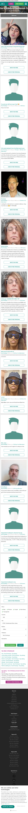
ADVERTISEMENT (14, 726)
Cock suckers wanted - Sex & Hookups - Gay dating (13, 655)
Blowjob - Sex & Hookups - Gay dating (10, 662)
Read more (7, 803)
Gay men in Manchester (14, 737)
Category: (4, 632)
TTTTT (3, 397)
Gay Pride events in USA (14, 766)
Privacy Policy (14, 701)
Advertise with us (14, 708)
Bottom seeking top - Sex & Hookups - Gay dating (13, 665)
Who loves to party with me (7, 351)
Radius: (3, 626)
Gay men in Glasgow (14, 745)
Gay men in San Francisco (14, 755)
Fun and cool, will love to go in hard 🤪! (10, 104)
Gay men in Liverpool (14, 739)
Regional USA (14, 751)
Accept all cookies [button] (8, 806)
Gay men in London (14, 736)
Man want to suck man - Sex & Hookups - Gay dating (14, 664)
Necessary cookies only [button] (21, 806)
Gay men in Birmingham (14, 741)
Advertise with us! (14, 728)
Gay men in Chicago (14, 760)
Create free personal (14, 72)
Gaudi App (14, 723)
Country (3, 614)
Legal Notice (14, 699)
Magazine (14, 694)
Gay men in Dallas (14, 758)
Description (4, 638)
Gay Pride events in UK (14, 746)
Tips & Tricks (14, 718)
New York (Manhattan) (19, 353)
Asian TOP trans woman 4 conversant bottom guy (12, 46)
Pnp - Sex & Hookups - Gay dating (9, 653)
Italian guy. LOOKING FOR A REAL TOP (10, 298)
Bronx (24, 105)
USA (21, 47)
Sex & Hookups (4, 47)
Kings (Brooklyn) (18, 488)
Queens (24, 247)
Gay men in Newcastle (14, 743)
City (2, 620)
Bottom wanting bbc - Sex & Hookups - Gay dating (13, 658)
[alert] (14, 799)
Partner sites (14, 722)
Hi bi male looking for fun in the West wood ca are (12, 148)
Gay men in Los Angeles (14, 757)
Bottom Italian (4, 246)
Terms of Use (14, 697)
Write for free (14, 67)
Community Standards (14, 706)
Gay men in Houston (14, 764)
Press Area (14, 720)
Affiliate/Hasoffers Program (14, 729)
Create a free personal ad (14, 682)
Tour (14, 692)
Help (14, 717)
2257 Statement (14, 705)
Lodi (23, 47)
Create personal (10, 645)
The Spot (17, 149)
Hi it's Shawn (4, 487)
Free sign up (19, 3)
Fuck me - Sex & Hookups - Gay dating (10, 660)
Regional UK (14, 734)
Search (20, 645)
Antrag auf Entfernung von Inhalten (14, 703)
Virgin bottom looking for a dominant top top (11, 532)
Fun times (3, 199)
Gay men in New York (14, 753)
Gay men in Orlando (14, 762)
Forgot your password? (14, 715)
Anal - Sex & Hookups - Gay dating (9, 657)
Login (11, 3)
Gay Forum (14, 696)
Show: (3, 606)
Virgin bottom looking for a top (8, 582)
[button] (14, 810)
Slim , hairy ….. (4, 443)
